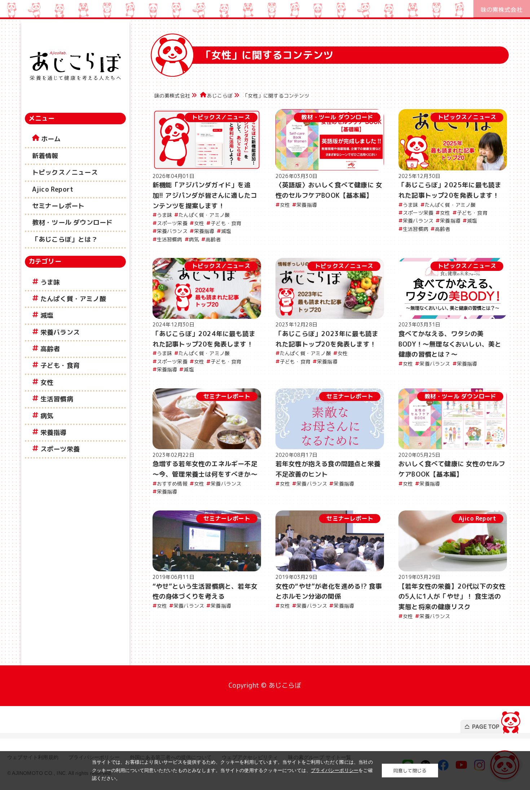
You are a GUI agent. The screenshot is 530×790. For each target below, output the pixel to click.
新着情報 (45, 155)
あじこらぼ (220, 95)
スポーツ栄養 (60, 449)
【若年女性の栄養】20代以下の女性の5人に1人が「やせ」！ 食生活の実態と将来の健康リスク (451, 597)
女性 (46, 382)
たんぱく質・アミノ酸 (73, 298)
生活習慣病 (56, 398)
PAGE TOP (491, 720)
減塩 (46, 315)
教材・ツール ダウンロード (72, 222)
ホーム (51, 138)
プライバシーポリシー (334, 770)
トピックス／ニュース (65, 172)
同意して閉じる (410, 770)
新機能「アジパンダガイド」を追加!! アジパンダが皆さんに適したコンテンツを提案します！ (205, 195)
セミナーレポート (58, 205)
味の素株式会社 (172, 95)
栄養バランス (60, 332)
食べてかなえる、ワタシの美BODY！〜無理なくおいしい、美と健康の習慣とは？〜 (449, 344)
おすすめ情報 (172, 483)
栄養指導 (53, 432)
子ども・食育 (60, 365)
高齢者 (50, 348)
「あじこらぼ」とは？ (65, 239)
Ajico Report (52, 189)
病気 (46, 415)
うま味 (50, 282)
